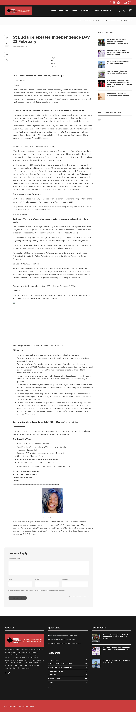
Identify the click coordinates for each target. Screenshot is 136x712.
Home (53, 11)
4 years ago (23, 46)
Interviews (63, 11)
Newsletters (68, 678)
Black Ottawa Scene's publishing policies (62, 635)
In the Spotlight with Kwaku (68, 663)
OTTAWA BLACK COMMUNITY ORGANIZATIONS (64, 643)
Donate (95, 11)
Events (74, 11)
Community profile (89, 21)
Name (10, 579)
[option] (115, 69)
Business (68, 675)
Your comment (14, 559)
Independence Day (68, 671)
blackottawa (16, 46)
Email (37, 579)
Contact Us (106, 11)
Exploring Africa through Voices (68, 667)
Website (65, 579)
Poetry (68, 682)
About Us (85, 11)
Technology (68, 660)
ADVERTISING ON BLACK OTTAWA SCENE (62, 639)
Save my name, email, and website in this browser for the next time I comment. (38, 590)
